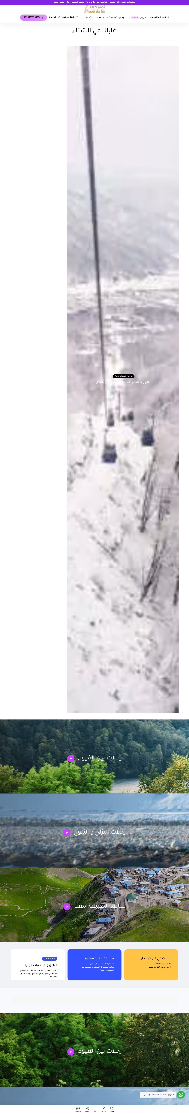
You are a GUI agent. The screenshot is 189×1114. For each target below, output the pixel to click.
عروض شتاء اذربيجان (124, 376)
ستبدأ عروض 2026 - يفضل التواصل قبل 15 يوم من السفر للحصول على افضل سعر (94, 2)
